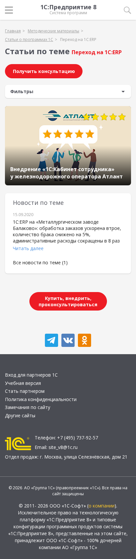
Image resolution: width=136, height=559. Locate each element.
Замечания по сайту (27, 407)
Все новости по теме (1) (40, 262)
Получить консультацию (44, 71)
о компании (101, 506)
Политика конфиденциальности (41, 399)
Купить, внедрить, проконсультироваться (68, 301)
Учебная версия (23, 383)
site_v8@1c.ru (63, 447)
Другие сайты (20, 415)
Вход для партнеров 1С (31, 375)
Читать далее (28, 248)
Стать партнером (25, 391)
